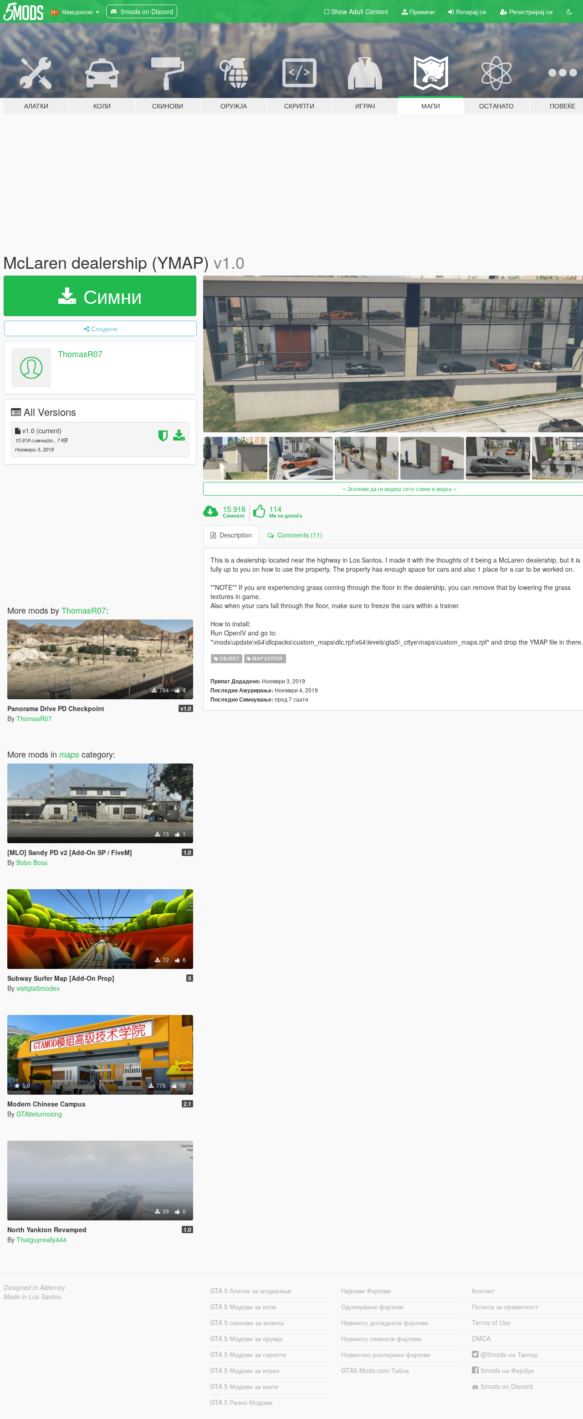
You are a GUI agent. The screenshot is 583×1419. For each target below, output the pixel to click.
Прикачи (421, 11)
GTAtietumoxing (39, 1113)
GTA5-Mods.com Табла (375, 1370)
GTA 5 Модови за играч (244, 1370)
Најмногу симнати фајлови (381, 1338)
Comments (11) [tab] (298, 534)
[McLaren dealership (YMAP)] (235, 458)
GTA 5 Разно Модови (241, 1402)
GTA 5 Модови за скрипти (248, 1354)
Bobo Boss (31, 862)
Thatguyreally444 (41, 1239)
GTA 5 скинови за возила (247, 1322)
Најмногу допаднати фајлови (384, 1322)
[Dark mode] (569, 11)
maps (69, 754)
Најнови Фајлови (366, 1290)
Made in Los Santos (32, 1296)
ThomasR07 (80, 353)
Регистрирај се (530, 11)
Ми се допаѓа (285, 515)
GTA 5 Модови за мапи (244, 1386)
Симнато (234, 515)
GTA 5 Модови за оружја (246, 1338)
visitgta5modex (38, 988)
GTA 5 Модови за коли (243, 1306)
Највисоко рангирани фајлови (385, 1354)
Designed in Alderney (34, 1287)
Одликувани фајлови (372, 1306)
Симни (110, 295)
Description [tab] (234, 534)
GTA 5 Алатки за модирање (251, 1290)
